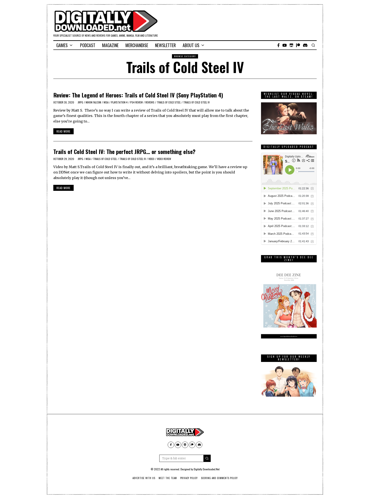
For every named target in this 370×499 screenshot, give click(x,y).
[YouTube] (284, 45)
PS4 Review (136, 102)
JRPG (80, 102)
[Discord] (305, 45)
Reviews (149, 102)
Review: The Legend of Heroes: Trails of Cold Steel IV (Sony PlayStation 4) (138, 95)
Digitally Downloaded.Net (206, 469)
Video (151, 159)
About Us (191, 45)
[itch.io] (291, 45)
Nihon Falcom (93, 102)
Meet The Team (168, 478)
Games (62, 45)
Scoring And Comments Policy (219, 478)
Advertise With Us (144, 478)
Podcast (87, 45)
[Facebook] (278, 45)
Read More (63, 131)
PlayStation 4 (119, 102)
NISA (106, 102)
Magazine (110, 45)
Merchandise (136, 45)
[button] (207, 458)
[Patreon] (298, 45)
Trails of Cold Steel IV (196, 102)
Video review (164, 159)
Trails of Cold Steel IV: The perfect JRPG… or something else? (124, 151)
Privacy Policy (189, 478)
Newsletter (165, 45)
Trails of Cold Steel (169, 102)
